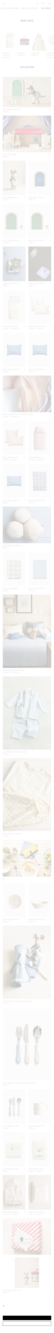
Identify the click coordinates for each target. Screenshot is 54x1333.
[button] (27, 1318)
